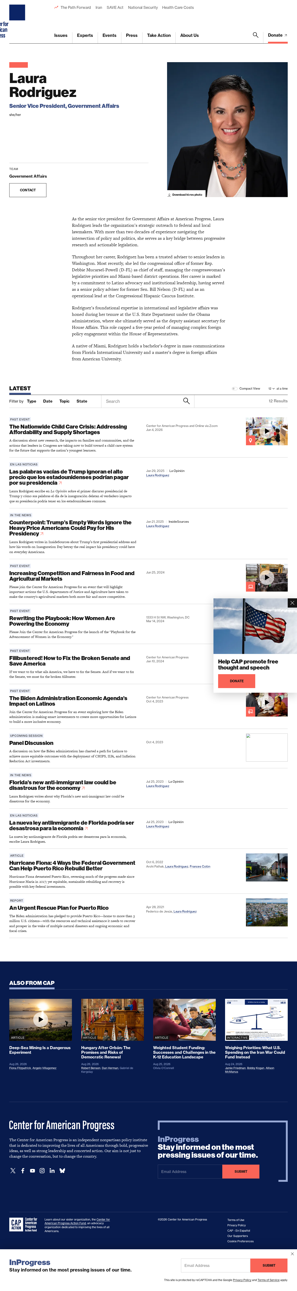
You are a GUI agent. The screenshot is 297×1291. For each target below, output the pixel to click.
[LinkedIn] (52, 1171)
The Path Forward (76, 7)
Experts (85, 35)
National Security (143, 7)
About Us (189, 35)
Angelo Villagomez (44, 1068)
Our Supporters (237, 1236)
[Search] (255, 38)
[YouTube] (32, 1171)
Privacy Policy (242, 1280)
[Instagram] (42, 1171)
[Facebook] (22, 1171)
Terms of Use (235, 1220)
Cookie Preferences (240, 1241)
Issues (61, 35)
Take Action (159, 35)
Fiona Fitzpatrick (20, 1068)
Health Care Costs (178, 7)
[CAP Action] (24, 1225)
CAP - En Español (238, 1230)
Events (109, 35)
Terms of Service (269, 1280)
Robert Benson (90, 1068)
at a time (282, 388)
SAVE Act (115, 7)
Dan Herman (110, 1068)
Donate (276, 35)
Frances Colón (200, 866)
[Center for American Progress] (17, 22)
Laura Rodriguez (157, 475)
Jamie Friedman (235, 1068)
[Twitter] (13, 1171)
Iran (99, 7)
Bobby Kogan (255, 1068)
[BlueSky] (62, 1171)
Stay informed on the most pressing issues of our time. (208, 1147)
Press (132, 35)
